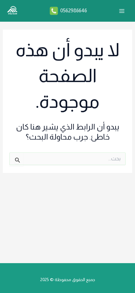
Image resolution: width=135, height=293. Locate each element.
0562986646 (73, 10)
